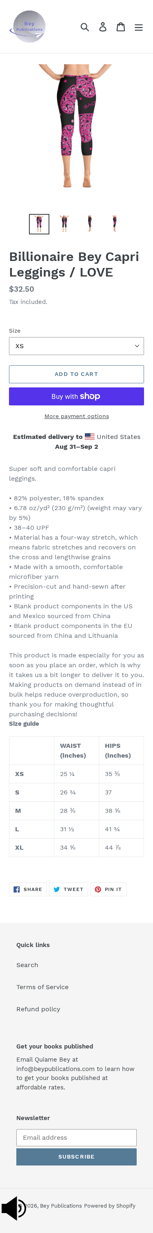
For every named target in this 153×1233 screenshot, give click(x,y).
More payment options (76, 416)
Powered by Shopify (109, 1206)
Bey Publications (61, 1206)
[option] (39, 224)
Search (27, 965)
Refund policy (38, 1009)
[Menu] (139, 27)
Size (14, 330)
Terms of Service (42, 987)
